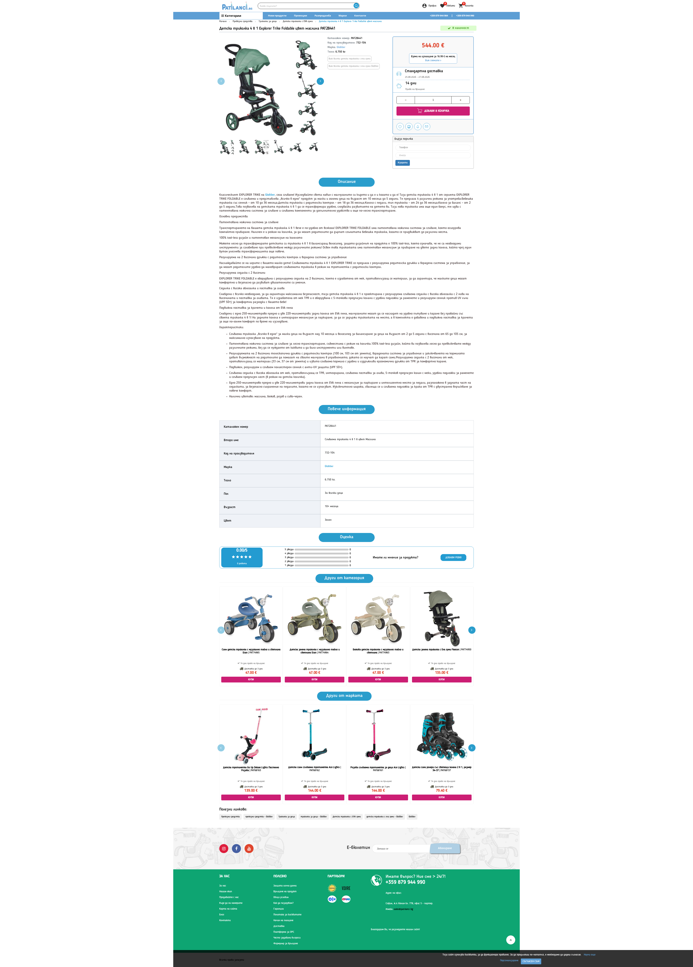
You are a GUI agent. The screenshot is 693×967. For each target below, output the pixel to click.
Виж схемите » (433, 60)
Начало (222, 21)
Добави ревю (453, 557)
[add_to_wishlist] (400, 126)
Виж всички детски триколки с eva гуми (350, 59)
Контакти (360, 15)
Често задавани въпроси (286, 937)
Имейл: (399, 909)
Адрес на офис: (394, 893)
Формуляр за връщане (285, 943)
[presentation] (320, 81)
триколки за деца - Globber (314, 817)
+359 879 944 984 (439, 15)
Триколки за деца (268, 21)
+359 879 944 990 (465, 15)
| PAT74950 (441, 649)
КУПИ (251, 679)
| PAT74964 (315, 651)
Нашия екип (225, 891)
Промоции (300, 15)
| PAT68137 (441, 769)
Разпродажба (323, 15)
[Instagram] (223, 848)
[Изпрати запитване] (426, 126)
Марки (343, 15)
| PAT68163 (251, 769)
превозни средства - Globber (259, 817)
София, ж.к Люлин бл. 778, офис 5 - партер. (409, 903)
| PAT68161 (378, 769)
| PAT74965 (251, 651)
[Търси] (356, 6)
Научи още (589, 954)
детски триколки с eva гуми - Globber (385, 817)
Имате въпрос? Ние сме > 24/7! (416, 877)
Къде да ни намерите (230, 903)
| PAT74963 (378, 651)
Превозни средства (242, 21)
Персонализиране (509, 960)
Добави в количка (436, 111)
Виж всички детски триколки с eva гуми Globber (354, 66)
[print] (409, 126)
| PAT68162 (314, 769)
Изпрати (402, 162)
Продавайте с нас (229, 897)
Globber (341, 47)
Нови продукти (277, 15)
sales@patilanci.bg (403, 909)
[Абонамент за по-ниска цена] (417, 126)
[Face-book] (236, 848)
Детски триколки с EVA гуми (298, 21)
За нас (222, 885)
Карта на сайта (228, 909)
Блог (221, 914)
